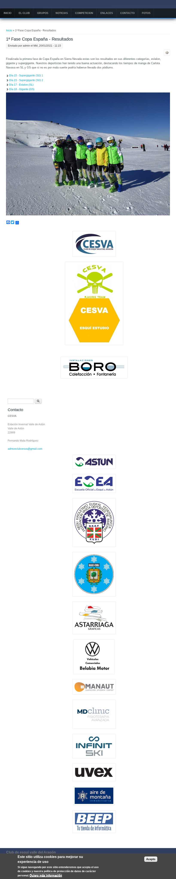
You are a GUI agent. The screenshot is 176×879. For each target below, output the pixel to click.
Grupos (42, 13)
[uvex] (94, 780)
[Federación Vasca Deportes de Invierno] (94, 546)
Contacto (127, 13)
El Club (24, 13)
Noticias (62, 13)
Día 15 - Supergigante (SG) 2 (26, 80)
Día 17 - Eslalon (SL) (21, 84)
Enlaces (106, 13)
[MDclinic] (94, 727)
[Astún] (94, 467)
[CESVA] (94, 255)
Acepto (150, 859)
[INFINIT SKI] (94, 757)
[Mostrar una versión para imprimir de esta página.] (167, 52)
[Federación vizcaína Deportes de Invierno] (94, 595)
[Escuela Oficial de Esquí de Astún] (94, 491)
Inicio (7, 13)
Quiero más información (46, 875)
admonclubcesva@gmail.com (25, 448)
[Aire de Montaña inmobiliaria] (94, 804)
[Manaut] (94, 693)
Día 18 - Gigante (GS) (21, 89)
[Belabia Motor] (94, 673)
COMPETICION (84, 13)
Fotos (146, 13)
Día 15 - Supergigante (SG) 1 (26, 75)
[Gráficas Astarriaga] (94, 633)
